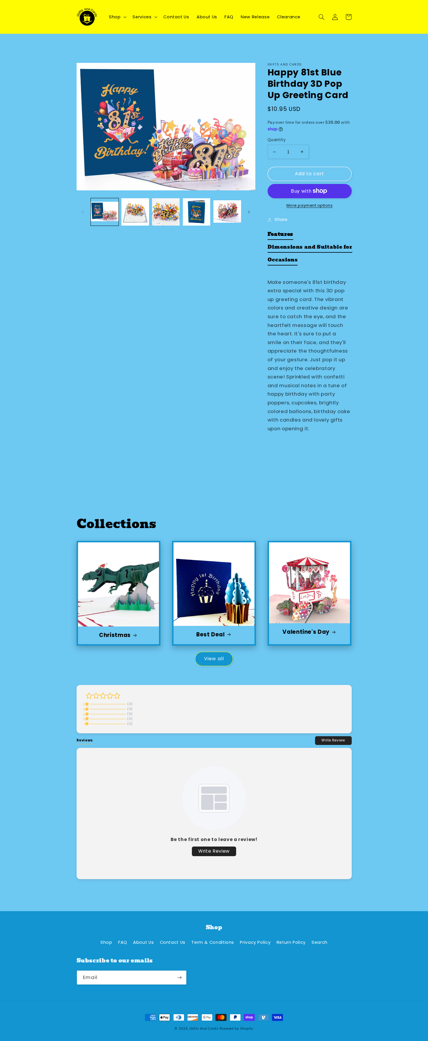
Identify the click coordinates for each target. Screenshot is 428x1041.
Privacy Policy (255, 942)
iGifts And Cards (204, 1028)
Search (320, 942)
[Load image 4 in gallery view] (197, 212)
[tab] (280, 235)
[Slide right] (249, 212)
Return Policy (291, 942)
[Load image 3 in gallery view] (166, 212)
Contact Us (172, 942)
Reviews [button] (85, 740)
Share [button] (281, 219)
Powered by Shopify (236, 1028)
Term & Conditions (212, 942)
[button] (117, 16)
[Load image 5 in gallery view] (227, 212)
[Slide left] (83, 212)
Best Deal (210, 634)
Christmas (115, 635)
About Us (143, 942)
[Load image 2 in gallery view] (135, 212)
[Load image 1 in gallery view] (105, 212)
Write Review (333, 740)
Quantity (277, 140)
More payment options (309, 205)
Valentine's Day (305, 632)
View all (214, 658)
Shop (106, 942)
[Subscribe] (179, 977)
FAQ (122, 942)
